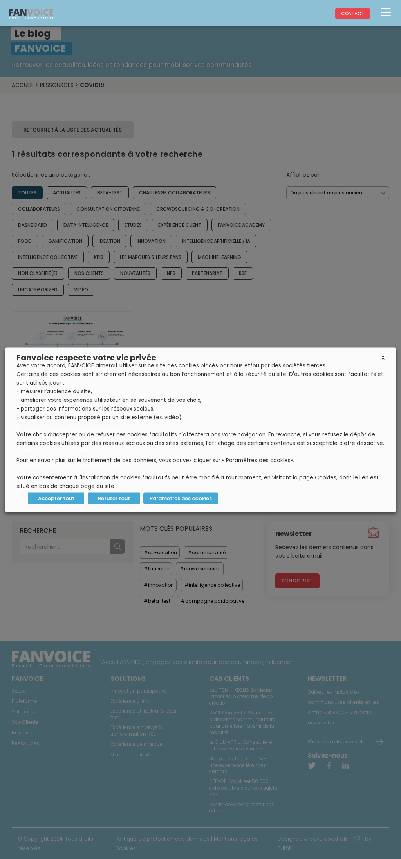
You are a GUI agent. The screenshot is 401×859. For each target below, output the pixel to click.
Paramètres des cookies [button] (181, 498)
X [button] (383, 357)
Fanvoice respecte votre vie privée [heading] (86, 357)
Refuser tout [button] (114, 498)
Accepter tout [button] (56, 498)
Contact (352, 13)
